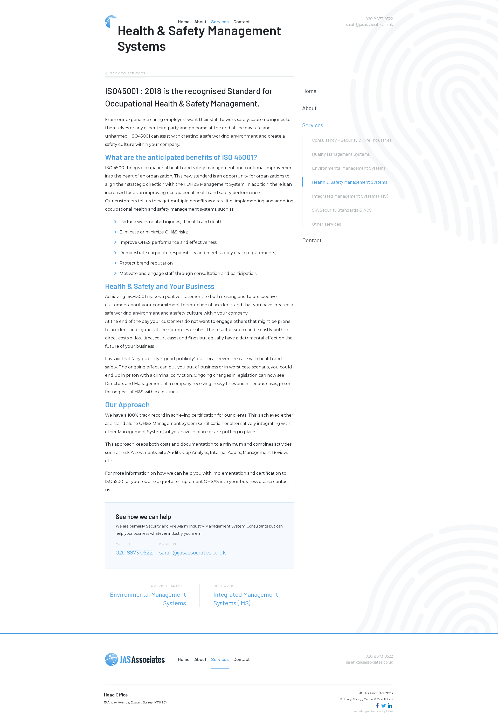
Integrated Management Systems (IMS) (350, 196)
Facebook (377, 705)
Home (184, 21)
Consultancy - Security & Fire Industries (352, 140)
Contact (241, 21)
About (200, 21)
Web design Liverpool (368, 711)
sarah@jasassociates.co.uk (369, 24)
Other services (326, 224)
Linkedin (390, 705)
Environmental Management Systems (348, 168)
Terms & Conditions (378, 699)
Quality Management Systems (341, 154)
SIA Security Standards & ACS (342, 210)
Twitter (384, 705)
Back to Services (127, 73)
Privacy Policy (351, 699)
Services (220, 21)
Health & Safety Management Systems (349, 182)
